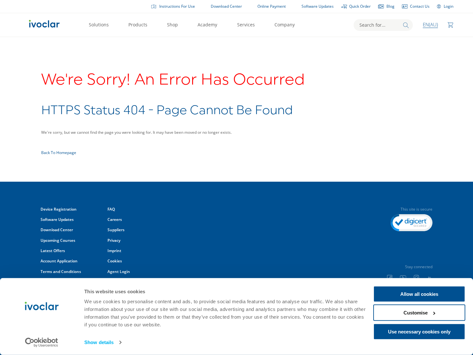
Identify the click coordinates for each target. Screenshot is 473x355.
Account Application (59, 261)
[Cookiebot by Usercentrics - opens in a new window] (42, 342)
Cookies (114, 261)
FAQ (111, 209)
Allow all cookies (419, 294)
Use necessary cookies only (419, 331)
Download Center (226, 6)
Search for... (372, 25)
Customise (415, 312)
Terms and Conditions (61, 271)
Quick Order (360, 6)
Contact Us (420, 6)
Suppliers (116, 229)
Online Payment (271, 6)
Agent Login (118, 271)
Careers (114, 219)
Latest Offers (53, 250)
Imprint (114, 250)
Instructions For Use (177, 6)
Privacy (113, 240)
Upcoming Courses (58, 240)
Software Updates (317, 6)
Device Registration (59, 209)
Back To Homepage (58, 152)
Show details (99, 342)
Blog (390, 6)
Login (448, 6)
